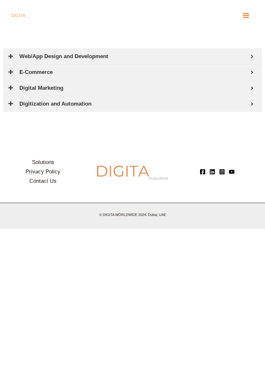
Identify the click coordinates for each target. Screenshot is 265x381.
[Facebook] (203, 172)
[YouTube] (232, 172)
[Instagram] (222, 172)
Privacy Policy (43, 172)
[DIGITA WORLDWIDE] (21, 15)
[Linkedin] (212, 172)
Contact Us (43, 181)
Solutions (43, 162)
